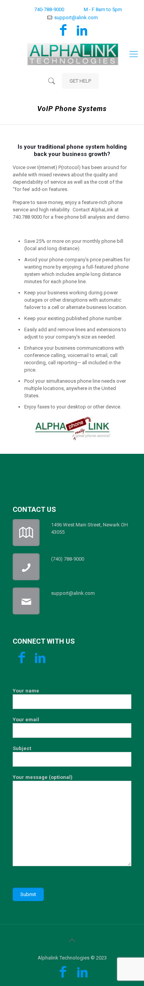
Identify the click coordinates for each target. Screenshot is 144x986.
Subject (22, 748)
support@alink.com (76, 17)
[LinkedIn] (82, 32)
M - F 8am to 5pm (103, 9)
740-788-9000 (49, 9)
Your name (26, 691)
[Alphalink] (72, 54)
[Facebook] (63, 32)
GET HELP (80, 81)
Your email (26, 719)
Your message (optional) (43, 777)
